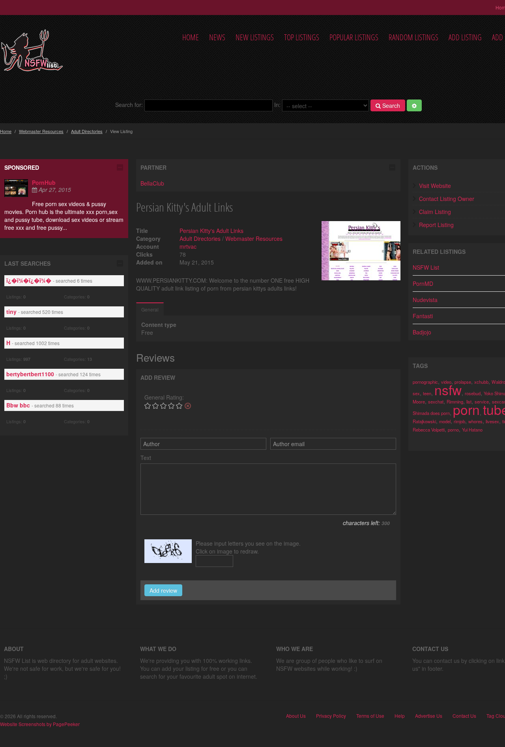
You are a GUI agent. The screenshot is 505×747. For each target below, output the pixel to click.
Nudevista (425, 300)
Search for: (129, 105)
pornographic (425, 382)
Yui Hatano (472, 429)
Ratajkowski (424, 421)
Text (145, 458)
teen (427, 393)
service (482, 401)
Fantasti (423, 316)
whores (475, 421)
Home (190, 37)
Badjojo (422, 332)
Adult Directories (87, 131)
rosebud (473, 393)
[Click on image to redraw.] (168, 551)
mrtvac (188, 246)
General (150, 309)
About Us (296, 716)
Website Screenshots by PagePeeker (40, 724)
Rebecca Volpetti (429, 429)
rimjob (459, 421)
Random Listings (413, 37)
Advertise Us (428, 716)
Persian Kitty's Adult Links (211, 231)
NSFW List (426, 267)
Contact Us (464, 716)
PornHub (44, 182)
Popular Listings (353, 37)
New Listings (255, 37)
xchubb (481, 382)
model (445, 421)
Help (400, 716)
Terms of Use (370, 716)
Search (390, 105)
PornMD (423, 283)
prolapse (462, 382)
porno (453, 429)
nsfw (448, 389)
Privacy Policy (331, 716)
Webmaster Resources (41, 131)
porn (466, 409)
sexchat (435, 401)
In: (277, 105)
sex (416, 393)
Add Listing (465, 37)
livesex (492, 421)
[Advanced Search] (414, 105)
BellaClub (152, 183)
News (217, 37)
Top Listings (301, 37)
